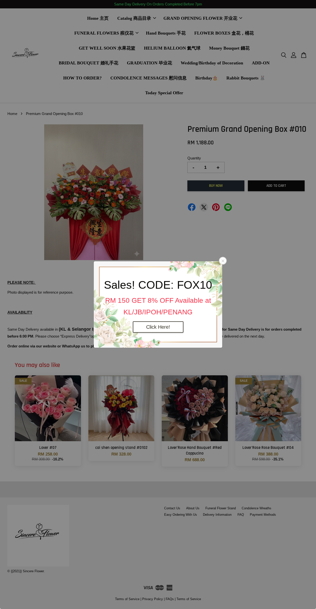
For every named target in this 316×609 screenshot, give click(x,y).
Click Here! (158, 327)
